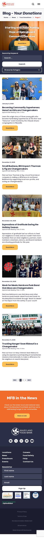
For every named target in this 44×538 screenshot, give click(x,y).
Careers (26, 452)
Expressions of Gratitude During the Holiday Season (20, 226)
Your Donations (25, 17)
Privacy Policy (22, 512)
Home (6, 17)
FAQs (25, 458)
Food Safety (28, 455)
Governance (22, 525)
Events (5, 461)
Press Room (7, 458)
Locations (6, 452)
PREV (14, 380)
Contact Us (28, 461)
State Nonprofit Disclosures (22, 530)
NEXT (29, 380)
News (14, 17)
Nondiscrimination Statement (22, 521)
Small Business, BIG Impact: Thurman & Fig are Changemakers (21, 167)
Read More (22, 43)
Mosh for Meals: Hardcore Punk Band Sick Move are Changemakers (20, 286)
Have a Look (22, 416)
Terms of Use (22, 516)
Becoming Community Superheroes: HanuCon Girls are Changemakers (21, 109)
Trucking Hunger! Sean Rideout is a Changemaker (20, 345)
